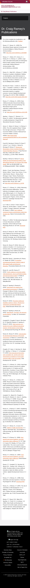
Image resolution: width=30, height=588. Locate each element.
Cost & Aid (22, 552)
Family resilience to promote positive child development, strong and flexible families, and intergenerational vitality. (14, 273)
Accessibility (8, 565)
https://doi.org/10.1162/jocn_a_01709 (14, 183)
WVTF (22, 562)
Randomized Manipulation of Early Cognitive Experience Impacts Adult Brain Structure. (14, 148)
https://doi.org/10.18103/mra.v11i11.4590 (17, 112)
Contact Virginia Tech (15, 546)
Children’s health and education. (15, 427)
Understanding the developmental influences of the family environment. (14, 335)
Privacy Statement (7, 554)
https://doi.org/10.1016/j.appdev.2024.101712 (17, 97)
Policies (22, 557)
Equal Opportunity (22, 559)
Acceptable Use (7, 557)
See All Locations (13, 544)
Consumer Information (22, 550)
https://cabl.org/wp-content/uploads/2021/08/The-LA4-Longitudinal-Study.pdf (15, 137)
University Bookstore (22, 564)
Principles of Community (7, 552)
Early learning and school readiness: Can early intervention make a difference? (13, 439)
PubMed (20, 41)
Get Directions (12, 542)
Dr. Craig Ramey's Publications (9, 11)
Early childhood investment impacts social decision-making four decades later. (15, 212)
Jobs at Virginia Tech (22, 567)
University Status (8, 550)
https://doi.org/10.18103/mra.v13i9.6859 (16, 52)
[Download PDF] (7, 200)
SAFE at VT (22, 554)
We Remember (8, 560)
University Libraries (7, 562)
